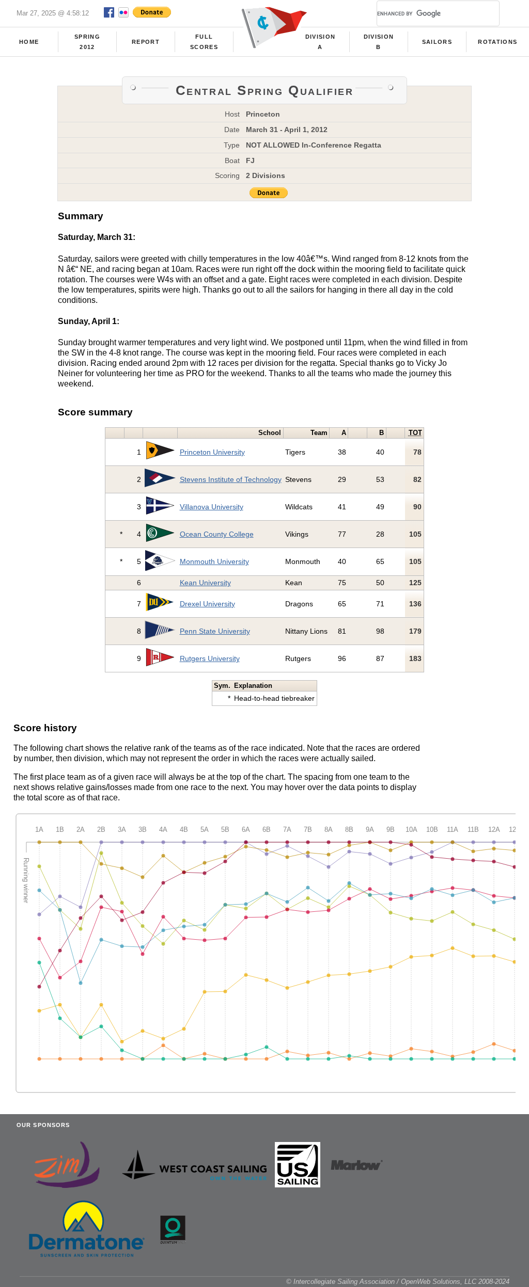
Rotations (497, 42)
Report (146, 42)
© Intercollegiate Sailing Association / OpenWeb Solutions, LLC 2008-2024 (397, 1281)
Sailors (437, 42)
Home (29, 42)
